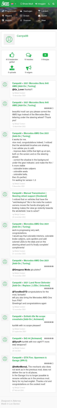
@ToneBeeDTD (19, 291)
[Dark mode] (49, 3)
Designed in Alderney (11, 400)
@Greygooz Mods (21, 269)
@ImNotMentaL (20, 366)
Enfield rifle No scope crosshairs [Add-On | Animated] (28, 318)
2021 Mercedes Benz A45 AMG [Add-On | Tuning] (30, 84)
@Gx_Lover (18, 89)
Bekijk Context (20, 93)
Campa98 (22, 35)
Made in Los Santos (10, 403)
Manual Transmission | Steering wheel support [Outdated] (29, 194)
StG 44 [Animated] (33, 338)
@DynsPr (16, 341)
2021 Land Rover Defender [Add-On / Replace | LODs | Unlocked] (31, 284)
